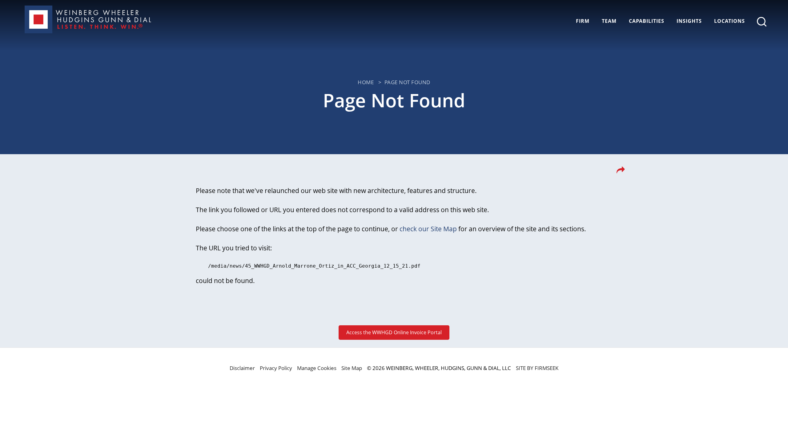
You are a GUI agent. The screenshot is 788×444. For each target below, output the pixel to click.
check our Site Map (428, 228)
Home (366, 82)
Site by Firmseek (537, 368)
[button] (621, 171)
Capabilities (646, 21)
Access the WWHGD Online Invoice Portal (394, 332)
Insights (689, 21)
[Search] (761, 22)
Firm (582, 21)
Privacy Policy (276, 368)
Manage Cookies (316, 368)
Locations (729, 21)
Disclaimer (242, 368)
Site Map (351, 368)
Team (609, 21)
